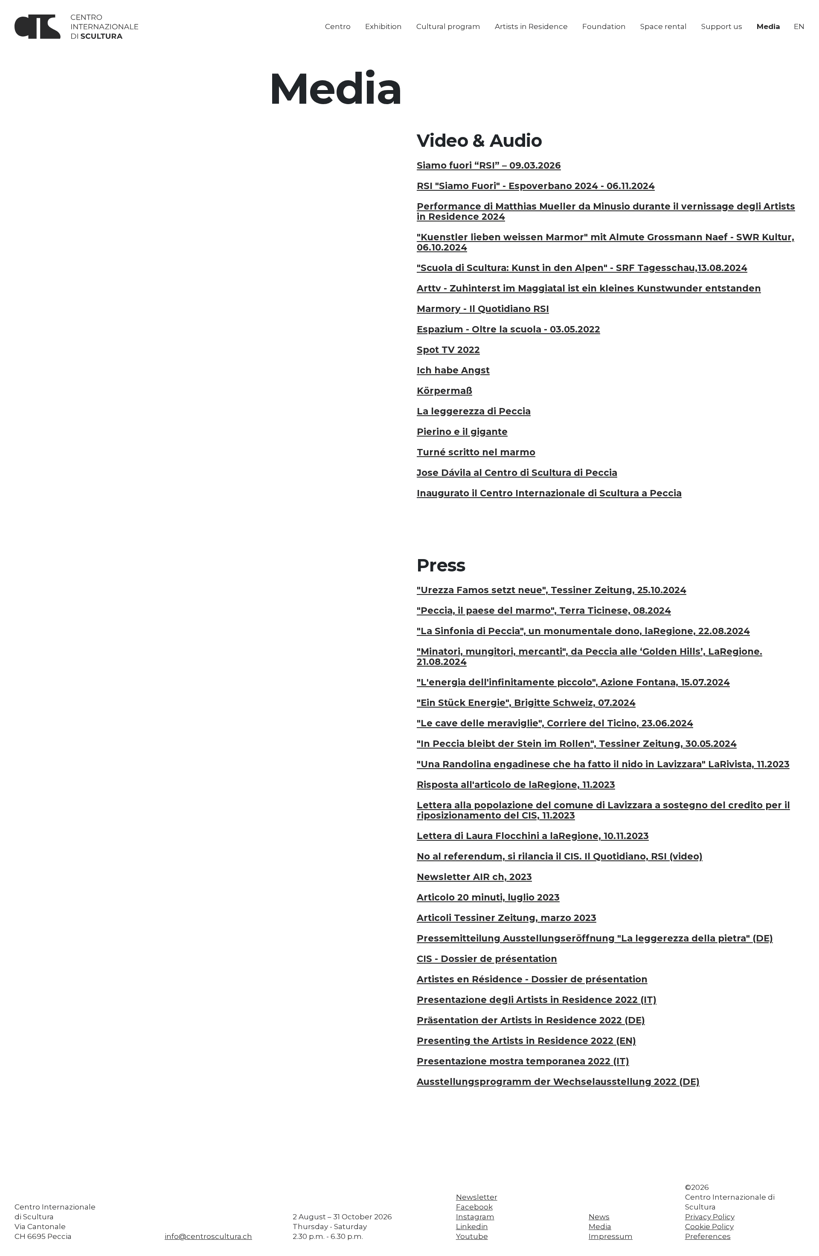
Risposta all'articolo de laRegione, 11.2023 (516, 785)
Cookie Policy (709, 1226)
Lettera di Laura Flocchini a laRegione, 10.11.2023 (533, 836)
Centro (338, 26)
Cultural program (448, 26)
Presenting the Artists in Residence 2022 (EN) (526, 1041)
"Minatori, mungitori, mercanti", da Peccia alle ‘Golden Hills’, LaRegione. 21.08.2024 (589, 657)
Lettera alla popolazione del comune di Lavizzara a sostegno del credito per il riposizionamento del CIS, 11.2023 (603, 810)
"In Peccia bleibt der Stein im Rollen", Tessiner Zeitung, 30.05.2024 (577, 744)
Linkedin (472, 1226)
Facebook (474, 1207)
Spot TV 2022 (448, 350)
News (599, 1216)
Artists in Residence (531, 26)
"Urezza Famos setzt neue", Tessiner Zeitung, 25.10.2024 (551, 590)
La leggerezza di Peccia (474, 411)
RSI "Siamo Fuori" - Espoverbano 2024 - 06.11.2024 (536, 186)
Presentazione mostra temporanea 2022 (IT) (523, 1061)
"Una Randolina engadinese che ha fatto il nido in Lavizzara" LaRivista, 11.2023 (603, 764)
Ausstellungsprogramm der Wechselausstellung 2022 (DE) (558, 1082)
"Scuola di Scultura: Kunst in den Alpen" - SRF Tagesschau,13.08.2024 (582, 268)
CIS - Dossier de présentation (487, 959)
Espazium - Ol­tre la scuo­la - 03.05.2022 (508, 329)
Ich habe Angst (453, 370)
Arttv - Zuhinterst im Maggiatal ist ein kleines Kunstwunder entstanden (589, 288)
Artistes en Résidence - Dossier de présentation (532, 979)
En (799, 26)
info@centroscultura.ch (208, 1236)
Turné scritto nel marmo (476, 452)
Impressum (611, 1236)
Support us (721, 26)
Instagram (475, 1216)
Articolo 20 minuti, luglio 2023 (488, 897)
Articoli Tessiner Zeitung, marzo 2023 (506, 918)
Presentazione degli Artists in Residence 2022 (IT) (536, 1000)
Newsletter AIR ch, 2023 (474, 877)
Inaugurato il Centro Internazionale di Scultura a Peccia (549, 493)
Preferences (708, 1236)
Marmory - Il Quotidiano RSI (483, 309)
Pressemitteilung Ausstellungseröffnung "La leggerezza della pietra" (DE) (595, 938)
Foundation (604, 26)
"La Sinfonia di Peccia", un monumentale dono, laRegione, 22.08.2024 (583, 631)
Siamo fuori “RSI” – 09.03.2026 (489, 165)
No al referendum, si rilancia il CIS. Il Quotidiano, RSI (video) (560, 856)
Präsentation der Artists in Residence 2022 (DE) (531, 1020)
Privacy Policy (710, 1216)
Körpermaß (444, 391)
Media (768, 26)
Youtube (472, 1236)
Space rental (663, 26)
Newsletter (476, 1197)
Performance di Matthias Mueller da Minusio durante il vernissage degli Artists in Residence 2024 (606, 211)
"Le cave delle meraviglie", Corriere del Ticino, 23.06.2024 (555, 723)
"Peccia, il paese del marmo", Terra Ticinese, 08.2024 (544, 611)
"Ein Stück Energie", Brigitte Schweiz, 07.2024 (526, 703)
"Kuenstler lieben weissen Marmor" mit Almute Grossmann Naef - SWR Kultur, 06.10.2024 (605, 242)
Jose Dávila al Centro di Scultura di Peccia (517, 473)
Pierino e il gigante (462, 432)
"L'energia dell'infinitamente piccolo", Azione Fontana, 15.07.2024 (573, 682)
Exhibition (383, 26)
